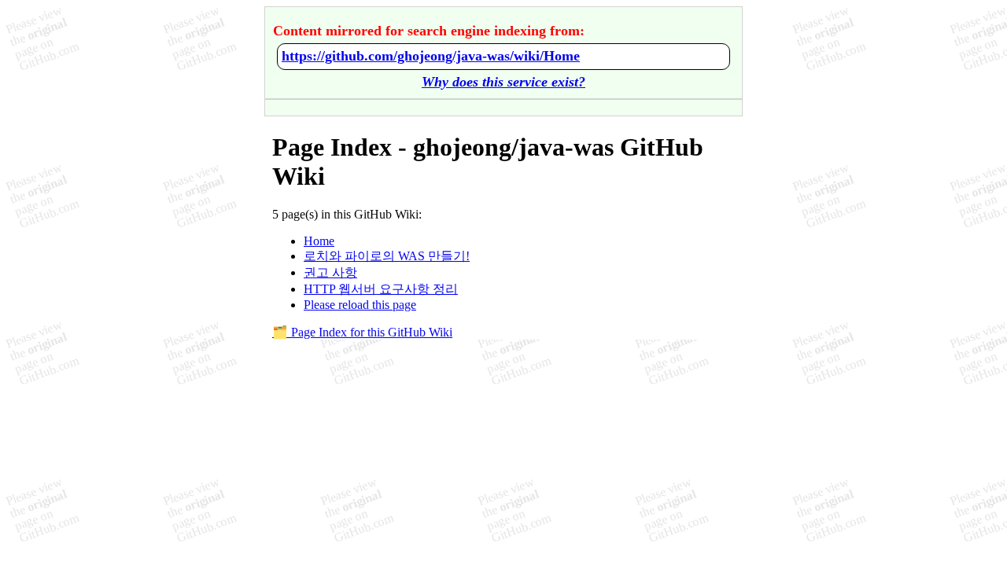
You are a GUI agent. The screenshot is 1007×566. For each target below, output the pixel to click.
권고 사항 (330, 272)
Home (319, 241)
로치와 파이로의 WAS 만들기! (387, 256)
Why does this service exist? (503, 82)
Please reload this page (360, 304)
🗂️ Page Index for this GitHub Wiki (362, 332)
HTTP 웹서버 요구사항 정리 (381, 289)
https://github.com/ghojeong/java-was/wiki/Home (431, 56)
